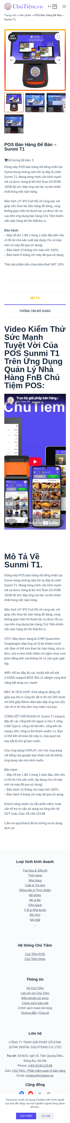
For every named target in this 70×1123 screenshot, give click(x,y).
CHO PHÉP (26, 1116)
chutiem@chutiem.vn (40, 1075)
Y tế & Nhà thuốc (35, 910)
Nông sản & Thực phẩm (35, 890)
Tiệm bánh (35, 905)
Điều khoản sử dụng (35, 998)
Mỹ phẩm (35, 895)
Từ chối (46, 1116)
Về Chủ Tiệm (35, 988)
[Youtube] (30, 1093)
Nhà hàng (35, 880)
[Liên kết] (39, 1093)
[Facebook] (21, 1093)
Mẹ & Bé (35, 900)
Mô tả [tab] (35, 298)
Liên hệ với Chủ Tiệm (35, 993)
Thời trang (35, 875)
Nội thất (35, 920)
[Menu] (64, 6)
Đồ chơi (35, 914)
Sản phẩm (25, 15)
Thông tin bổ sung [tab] (35, 311)
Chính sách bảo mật (35, 1003)
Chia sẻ (44, 1012)
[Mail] (48, 1093)
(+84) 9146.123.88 (40, 1065)
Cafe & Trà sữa (35, 885)
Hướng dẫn (29, 1012)
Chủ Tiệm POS (35, 954)
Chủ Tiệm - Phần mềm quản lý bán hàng (39, 1070)
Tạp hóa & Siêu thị (35, 870)
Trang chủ (10, 15)
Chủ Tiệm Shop (35, 959)
